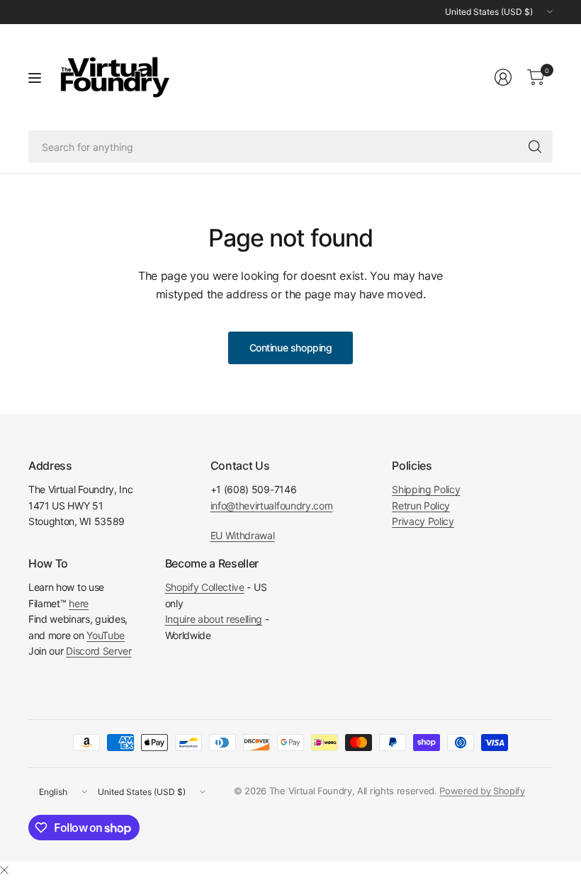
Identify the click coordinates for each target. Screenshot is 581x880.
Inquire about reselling (214, 619)
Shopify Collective (204, 587)
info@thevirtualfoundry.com (271, 506)
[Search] (535, 146)
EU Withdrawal (242, 535)
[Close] (4, 870)
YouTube (105, 635)
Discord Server (99, 651)
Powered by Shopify (481, 790)
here (79, 603)
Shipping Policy (426, 489)
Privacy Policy (423, 521)
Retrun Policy (421, 506)
